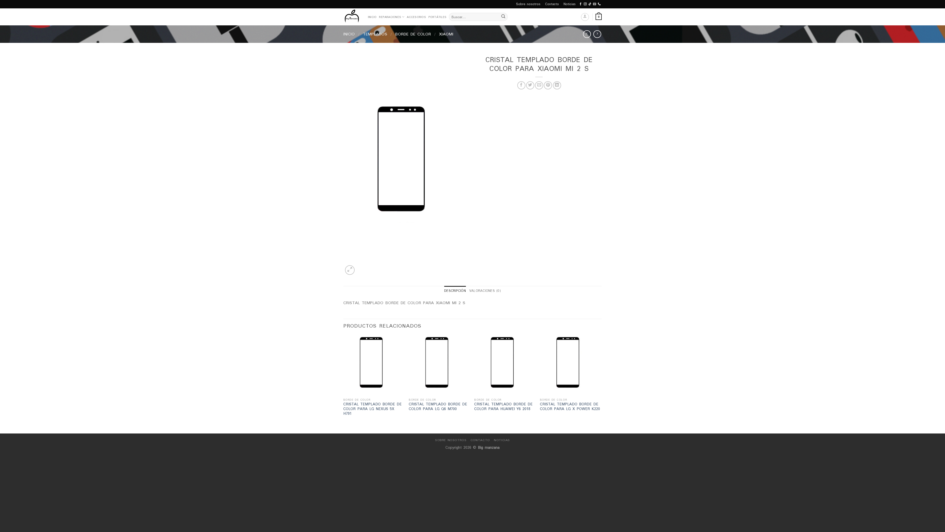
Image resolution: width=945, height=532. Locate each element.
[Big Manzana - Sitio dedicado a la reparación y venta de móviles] (352, 16)
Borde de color (413, 34)
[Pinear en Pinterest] (548, 85)
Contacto (552, 4)
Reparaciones (390, 17)
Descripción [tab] (455, 290)
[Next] (600, 383)
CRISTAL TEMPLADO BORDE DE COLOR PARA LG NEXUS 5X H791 (372, 409)
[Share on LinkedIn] (557, 85)
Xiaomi (446, 34)
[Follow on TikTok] (589, 4)
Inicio (372, 17)
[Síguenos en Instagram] (585, 4)
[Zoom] (350, 270)
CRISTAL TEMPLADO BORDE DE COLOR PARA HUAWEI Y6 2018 (503, 406)
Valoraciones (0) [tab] (485, 290)
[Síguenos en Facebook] (580, 4)
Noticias (570, 4)
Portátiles (437, 17)
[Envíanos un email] (594, 4)
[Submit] (503, 17)
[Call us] (599, 4)
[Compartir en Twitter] (530, 85)
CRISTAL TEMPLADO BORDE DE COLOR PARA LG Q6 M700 (438, 406)
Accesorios (416, 17)
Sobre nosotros (528, 4)
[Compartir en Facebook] (521, 85)
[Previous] (343, 383)
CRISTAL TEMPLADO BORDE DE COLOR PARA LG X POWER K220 (570, 406)
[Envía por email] (539, 85)
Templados (375, 34)
